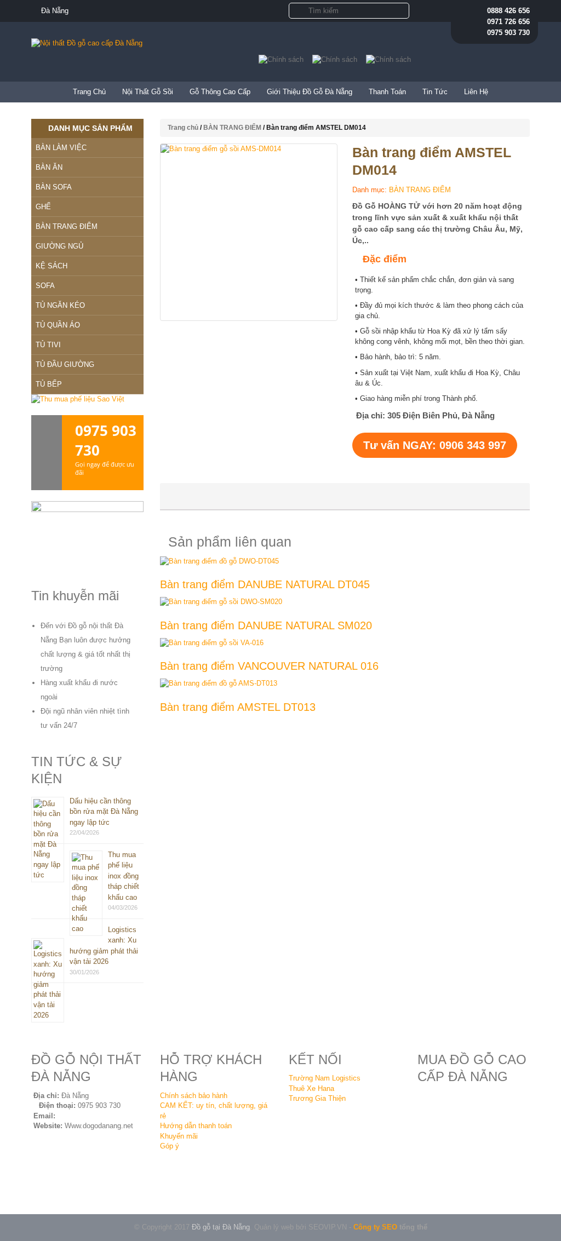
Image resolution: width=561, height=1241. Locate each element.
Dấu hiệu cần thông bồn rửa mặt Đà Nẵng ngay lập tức (104, 811)
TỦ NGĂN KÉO (60, 305)
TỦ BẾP (49, 384)
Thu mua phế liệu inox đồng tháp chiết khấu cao (123, 876)
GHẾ (43, 207)
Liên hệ (476, 92)
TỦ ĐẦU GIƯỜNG (65, 364)
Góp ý (169, 1146)
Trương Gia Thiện (317, 1098)
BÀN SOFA (54, 187)
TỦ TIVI (48, 345)
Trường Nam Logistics (324, 1078)
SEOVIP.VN (327, 1227)
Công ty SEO (375, 1227)
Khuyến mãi (179, 1136)
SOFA (45, 285)
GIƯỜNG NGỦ (59, 246)
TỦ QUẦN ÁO (58, 325)
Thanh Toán (387, 92)
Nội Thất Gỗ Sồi (147, 92)
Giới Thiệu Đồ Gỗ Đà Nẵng (309, 92)
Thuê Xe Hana (311, 1088)
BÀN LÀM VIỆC (61, 147)
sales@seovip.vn (85, 1116)
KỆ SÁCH (51, 266)
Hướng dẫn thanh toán (196, 1126)
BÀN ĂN (49, 167)
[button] (296, 10)
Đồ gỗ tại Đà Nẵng (221, 1227)
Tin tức (435, 92)
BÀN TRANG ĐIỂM (232, 127)
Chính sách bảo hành (193, 1095)
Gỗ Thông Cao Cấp (220, 92)
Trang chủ (89, 92)
